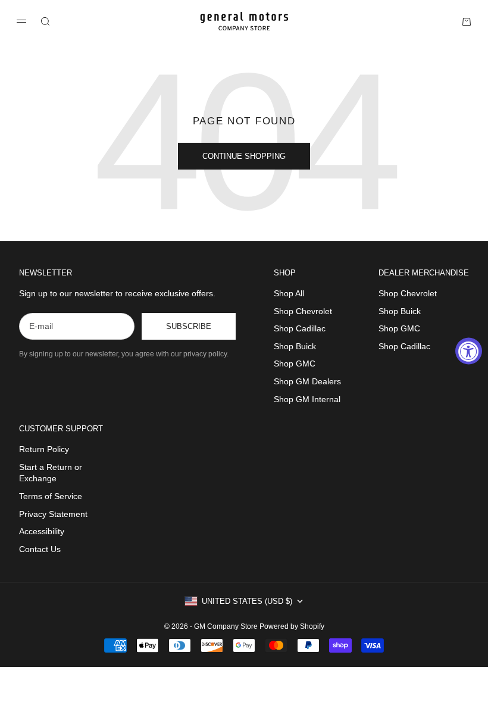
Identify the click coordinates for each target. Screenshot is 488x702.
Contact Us (40, 549)
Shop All (289, 293)
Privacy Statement (53, 514)
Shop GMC (294, 363)
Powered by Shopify (291, 626)
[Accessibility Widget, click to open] (468, 351)
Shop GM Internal (307, 399)
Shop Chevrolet (303, 311)
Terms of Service (50, 496)
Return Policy (44, 449)
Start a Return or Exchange (50, 473)
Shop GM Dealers (307, 381)
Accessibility (41, 531)
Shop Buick (295, 346)
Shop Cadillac (300, 328)
